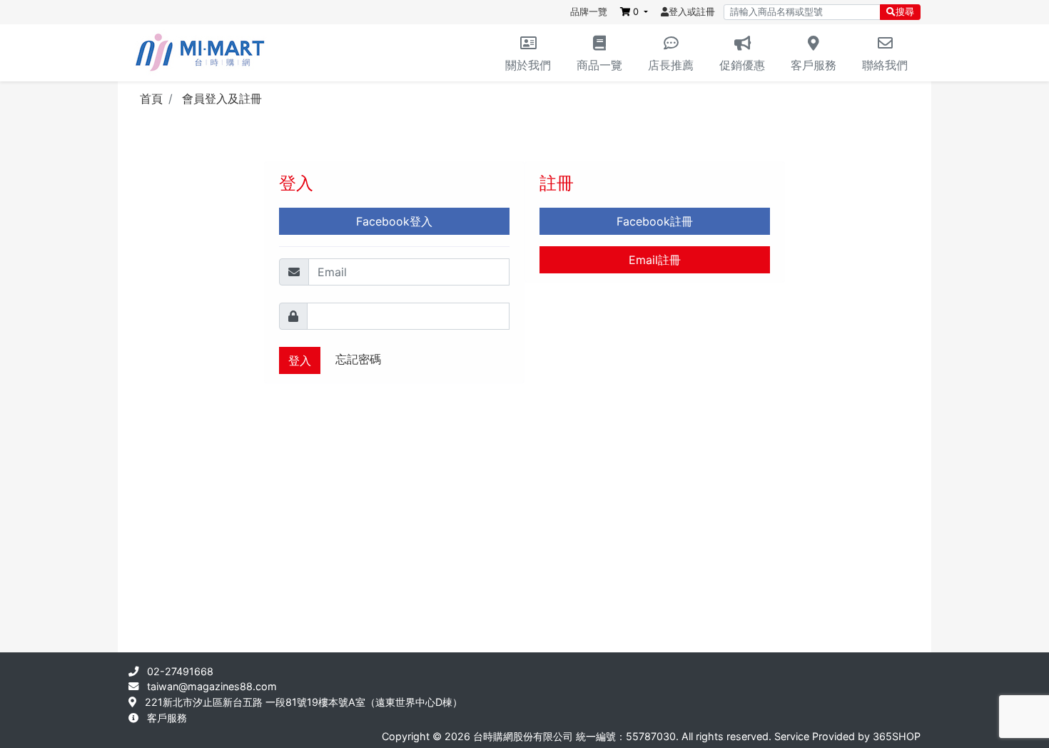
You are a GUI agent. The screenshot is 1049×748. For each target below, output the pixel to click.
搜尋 (905, 11)
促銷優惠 (742, 65)
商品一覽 (599, 65)
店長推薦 (671, 65)
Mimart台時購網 (199, 52)
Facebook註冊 (655, 221)
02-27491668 (180, 671)
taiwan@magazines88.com (212, 686)
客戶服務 (813, 65)
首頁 (151, 98)
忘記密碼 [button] (358, 359)
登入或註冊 (692, 11)
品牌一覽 (588, 11)
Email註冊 (655, 260)
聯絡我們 (885, 65)
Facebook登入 (394, 221)
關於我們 (528, 65)
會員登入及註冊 (222, 98)
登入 (299, 360)
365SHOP (897, 736)
